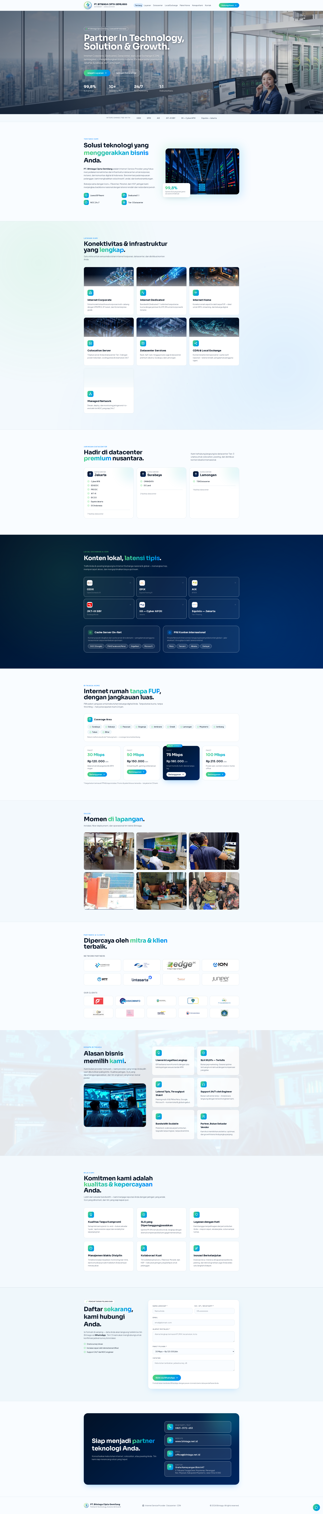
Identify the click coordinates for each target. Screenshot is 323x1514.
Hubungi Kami (227, 5)
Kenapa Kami (197, 5)
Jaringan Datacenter (126, 73)
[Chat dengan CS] (316, 1507)
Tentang (138, 5)
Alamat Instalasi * (161, 1329)
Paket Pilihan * (160, 1346)
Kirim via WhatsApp (165, 1377)
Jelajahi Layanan (95, 73)
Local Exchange (171, 5)
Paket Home (185, 5)
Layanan (147, 5)
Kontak (208, 5)
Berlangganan (95, 774)
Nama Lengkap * (160, 1306)
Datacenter (158, 5)
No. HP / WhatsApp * (204, 1306)
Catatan (156, 1358)
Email (155, 1317)
